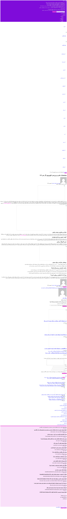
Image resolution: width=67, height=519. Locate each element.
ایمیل (66, 368)
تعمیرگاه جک (65, 498)
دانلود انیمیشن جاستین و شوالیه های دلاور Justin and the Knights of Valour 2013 (52, 478)
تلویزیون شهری (64, 419)
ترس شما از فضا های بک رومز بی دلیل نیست (58, 6)
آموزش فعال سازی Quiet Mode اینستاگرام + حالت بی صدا (56, 352)
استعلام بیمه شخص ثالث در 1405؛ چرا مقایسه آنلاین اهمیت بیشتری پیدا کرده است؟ (52, 385)
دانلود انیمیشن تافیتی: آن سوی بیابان (60, 443)
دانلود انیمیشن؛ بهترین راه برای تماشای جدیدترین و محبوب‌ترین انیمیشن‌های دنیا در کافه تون (50, 429)
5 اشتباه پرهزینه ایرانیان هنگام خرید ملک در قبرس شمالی (56, 383)
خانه (66, 172)
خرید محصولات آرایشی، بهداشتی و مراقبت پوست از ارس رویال (55, 2)
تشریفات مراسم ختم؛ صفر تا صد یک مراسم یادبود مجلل (57, 487)
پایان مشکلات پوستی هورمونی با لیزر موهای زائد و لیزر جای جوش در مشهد (53, 10)
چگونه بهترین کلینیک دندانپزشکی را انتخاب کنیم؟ (58, 465)
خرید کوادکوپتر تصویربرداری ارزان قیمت (61, 410)
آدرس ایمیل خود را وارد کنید (62, 305)
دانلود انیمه (65, 403)
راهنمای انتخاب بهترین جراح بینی (61, 469)
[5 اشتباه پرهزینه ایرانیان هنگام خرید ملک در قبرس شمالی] (56, 382)
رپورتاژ (64, 172)
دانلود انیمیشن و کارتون (63, 405)
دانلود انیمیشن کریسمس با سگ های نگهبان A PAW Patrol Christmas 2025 (53, 492)
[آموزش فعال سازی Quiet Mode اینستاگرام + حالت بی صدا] (57, 351)
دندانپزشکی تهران (64, 408)
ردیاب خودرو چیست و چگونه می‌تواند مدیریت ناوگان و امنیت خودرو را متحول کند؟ (52, 5)
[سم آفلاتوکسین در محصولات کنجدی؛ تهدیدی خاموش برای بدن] (58, 346)
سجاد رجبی (58, 183)
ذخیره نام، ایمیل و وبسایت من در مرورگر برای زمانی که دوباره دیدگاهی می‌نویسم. (53, 371)
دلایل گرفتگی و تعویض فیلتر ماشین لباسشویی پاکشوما (56, 397)
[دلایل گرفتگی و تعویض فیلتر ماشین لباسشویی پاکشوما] (56, 396)
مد (64, 134)
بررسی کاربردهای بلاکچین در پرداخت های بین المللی (57, 399)
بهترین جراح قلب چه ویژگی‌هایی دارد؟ (60, 456)
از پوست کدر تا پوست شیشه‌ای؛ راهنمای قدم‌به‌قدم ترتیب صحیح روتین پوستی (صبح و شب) (50, 483)
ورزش (64, 142)
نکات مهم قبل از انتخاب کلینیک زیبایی (60, 461)
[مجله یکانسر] (64, 35)
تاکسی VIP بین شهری (63, 421)
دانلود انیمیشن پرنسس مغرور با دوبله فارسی (59, 447)
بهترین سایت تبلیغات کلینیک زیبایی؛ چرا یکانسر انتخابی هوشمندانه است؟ (54, 438)
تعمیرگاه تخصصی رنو (63, 497)
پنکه (66, 418)
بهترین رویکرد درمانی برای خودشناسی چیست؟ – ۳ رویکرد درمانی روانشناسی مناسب (52, 7)
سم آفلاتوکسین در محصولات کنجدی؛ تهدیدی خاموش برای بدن (55, 4)
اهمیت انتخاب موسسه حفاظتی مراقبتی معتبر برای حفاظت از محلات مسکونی (53, 394)
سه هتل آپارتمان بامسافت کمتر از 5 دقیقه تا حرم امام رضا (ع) (55, 3)
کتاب (64, 126)
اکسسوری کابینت (64, 411)
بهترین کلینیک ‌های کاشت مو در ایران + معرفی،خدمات (57, 434)
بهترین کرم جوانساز (64, 495)
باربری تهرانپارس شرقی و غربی (62, 424)
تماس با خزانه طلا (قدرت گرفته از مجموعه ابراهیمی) (59, 416)
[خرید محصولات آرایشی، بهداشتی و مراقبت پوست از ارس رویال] (58, 319)
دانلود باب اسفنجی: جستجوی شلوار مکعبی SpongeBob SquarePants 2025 (53, 474)
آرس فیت (65, 413)
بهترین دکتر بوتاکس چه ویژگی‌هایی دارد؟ (59, 452)
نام (66, 366)
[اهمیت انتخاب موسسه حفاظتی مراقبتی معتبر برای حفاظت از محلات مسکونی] (60, 393)
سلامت (64, 158)
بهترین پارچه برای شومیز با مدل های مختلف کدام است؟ (56, 9)
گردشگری (63, 150)
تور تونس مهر (63, 8)
